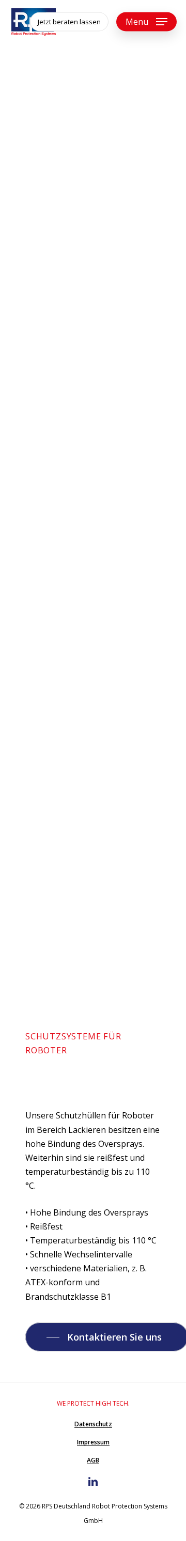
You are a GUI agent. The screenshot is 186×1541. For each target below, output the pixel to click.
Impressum (93, 1442)
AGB (93, 1460)
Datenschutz (93, 1424)
